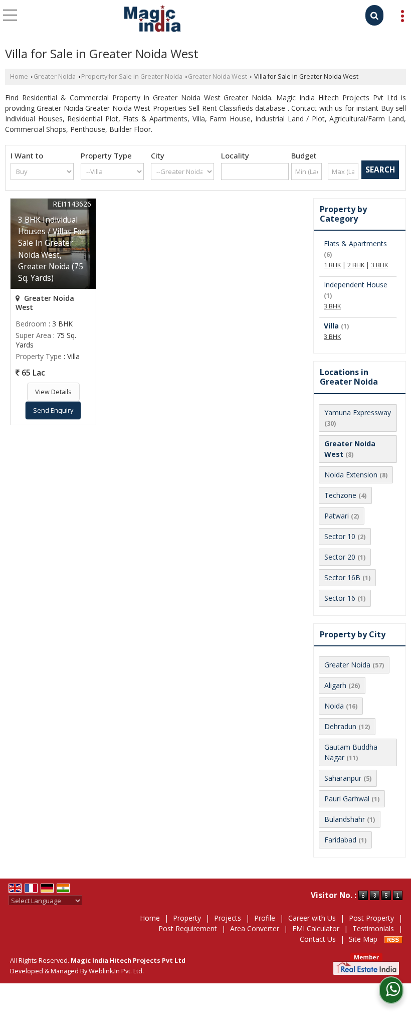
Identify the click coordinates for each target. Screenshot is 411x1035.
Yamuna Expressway (357, 412)
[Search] (374, 15)
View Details (53, 392)
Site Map (363, 939)
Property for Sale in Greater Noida (131, 76)
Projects (227, 918)
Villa (331, 325)
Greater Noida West (217, 76)
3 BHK (379, 265)
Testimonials (373, 928)
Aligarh (335, 685)
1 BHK (332, 265)
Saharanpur (342, 778)
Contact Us (318, 939)
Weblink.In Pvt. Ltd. (116, 971)
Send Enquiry (53, 410)
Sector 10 (339, 536)
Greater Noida (55, 76)
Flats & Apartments (355, 243)
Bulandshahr (344, 819)
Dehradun (340, 726)
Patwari (336, 516)
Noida (334, 706)
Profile (264, 918)
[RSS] (393, 939)
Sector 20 (339, 557)
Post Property (371, 918)
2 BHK (355, 265)
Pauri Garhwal (346, 798)
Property (187, 918)
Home (19, 76)
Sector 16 (339, 598)
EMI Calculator (315, 928)
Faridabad (340, 839)
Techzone (340, 495)
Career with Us (312, 918)
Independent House (355, 284)
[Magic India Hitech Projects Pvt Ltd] (152, 19)
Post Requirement (187, 928)
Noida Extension (350, 474)
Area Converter (254, 928)
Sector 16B (342, 577)
